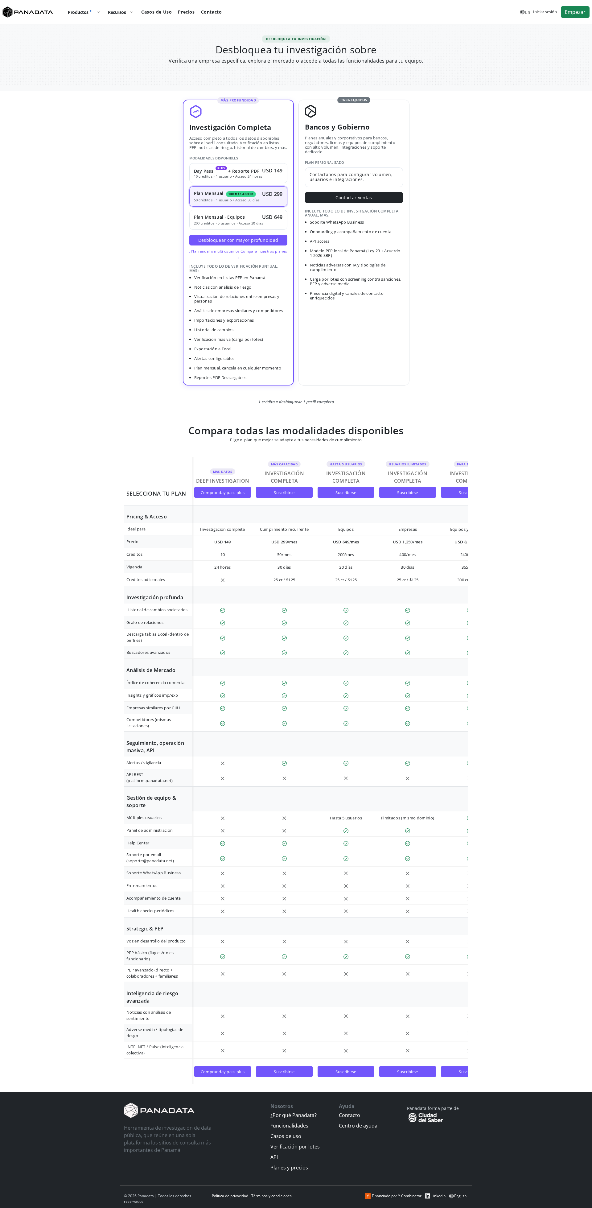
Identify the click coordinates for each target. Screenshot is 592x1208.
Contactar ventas (353, 197)
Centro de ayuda (358, 1125)
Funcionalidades (289, 1125)
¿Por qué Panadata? (293, 1115)
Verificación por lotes (295, 1146)
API (274, 1157)
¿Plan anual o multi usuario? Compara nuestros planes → (238, 254)
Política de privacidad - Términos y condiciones (252, 1195)
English (460, 1195)
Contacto (211, 12)
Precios (186, 12)
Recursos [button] (117, 12)
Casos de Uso (156, 12)
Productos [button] (78, 12)
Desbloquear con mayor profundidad (238, 240)
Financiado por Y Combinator (396, 1195)
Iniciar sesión (545, 11)
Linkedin (438, 1195)
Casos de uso (285, 1136)
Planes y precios (289, 1167)
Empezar (575, 12)
